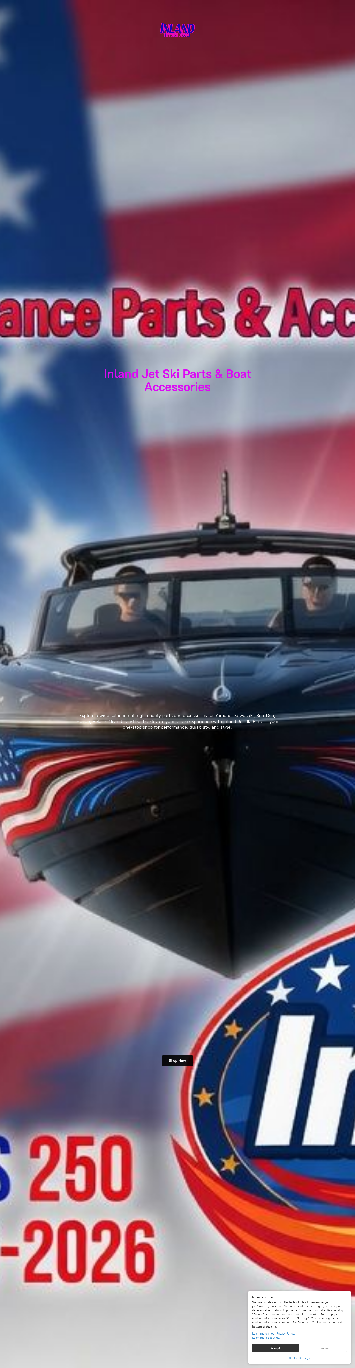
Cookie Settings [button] (299, 1358)
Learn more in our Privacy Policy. (273, 1333)
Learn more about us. (266, 1337)
